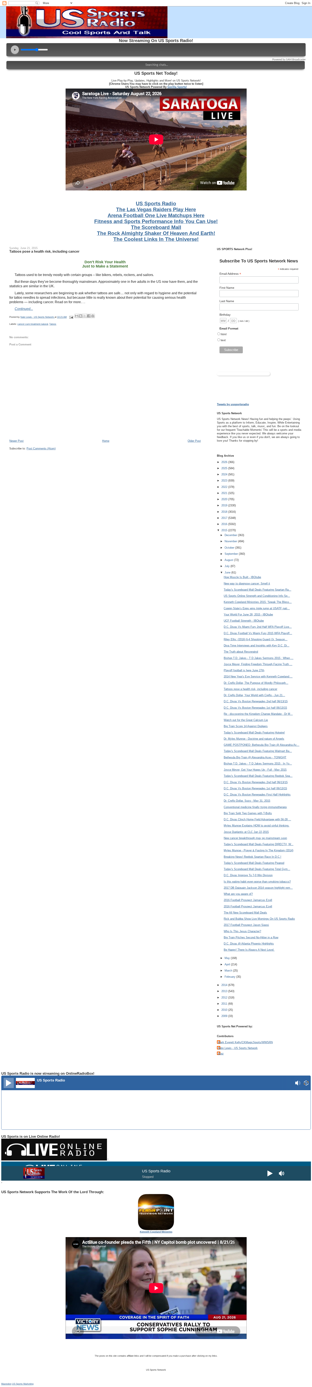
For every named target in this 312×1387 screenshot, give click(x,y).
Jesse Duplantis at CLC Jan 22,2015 (246, 832)
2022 (224, 487)
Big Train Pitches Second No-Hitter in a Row (251, 937)
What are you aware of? (238, 894)
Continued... (24, 309)
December (231, 535)
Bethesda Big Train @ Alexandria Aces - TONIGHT (255, 757)
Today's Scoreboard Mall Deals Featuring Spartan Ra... (257, 589)
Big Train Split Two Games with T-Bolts (248, 813)
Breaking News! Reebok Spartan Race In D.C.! (252, 856)
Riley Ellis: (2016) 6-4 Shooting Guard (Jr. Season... (255, 639)
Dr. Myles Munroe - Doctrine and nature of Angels (254, 738)
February (230, 976)
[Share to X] (85, 316)
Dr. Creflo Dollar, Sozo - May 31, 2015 (247, 800)
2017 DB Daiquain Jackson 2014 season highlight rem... (258, 887)
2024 (224, 474)
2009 (224, 1016)
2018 (224, 511)
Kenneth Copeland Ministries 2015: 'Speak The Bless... (258, 602)
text (223, 340)
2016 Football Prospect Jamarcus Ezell (248, 900)
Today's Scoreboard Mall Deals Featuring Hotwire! (254, 732)
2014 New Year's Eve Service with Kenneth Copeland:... (258, 676)
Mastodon (6, 1384)
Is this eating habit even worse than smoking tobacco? (257, 881)
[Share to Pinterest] (93, 316)
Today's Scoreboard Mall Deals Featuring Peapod (254, 863)
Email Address (230, 274)
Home (105, 440)
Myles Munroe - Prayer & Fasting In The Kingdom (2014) (258, 850)
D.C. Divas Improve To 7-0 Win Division (248, 875)
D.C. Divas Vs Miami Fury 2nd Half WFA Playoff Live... (258, 626)
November (231, 541)
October (230, 547)
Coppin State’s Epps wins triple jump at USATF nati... (257, 608)
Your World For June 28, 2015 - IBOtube (248, 614)
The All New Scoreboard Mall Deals (245, 912)
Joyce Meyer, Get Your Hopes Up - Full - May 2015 (255, 769)
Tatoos (52, 324)
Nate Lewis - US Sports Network (238, 1048)
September (232, 553)
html (223, 334)
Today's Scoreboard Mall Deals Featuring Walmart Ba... (258, 751)
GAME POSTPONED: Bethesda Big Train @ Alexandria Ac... (261, 744)
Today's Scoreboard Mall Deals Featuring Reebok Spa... (258, 775)
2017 (224, 518)
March (229, 970)
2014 (224, 985)
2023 (224, 480)
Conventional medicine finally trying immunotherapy (255, 807)
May (228, 958)
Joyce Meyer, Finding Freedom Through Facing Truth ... (258, 664)
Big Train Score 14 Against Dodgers (246, 726)
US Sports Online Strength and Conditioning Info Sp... (257, 595)
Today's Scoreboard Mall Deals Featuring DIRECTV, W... (258, 844)
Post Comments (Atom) (41, 448)
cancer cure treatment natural (32, 324)
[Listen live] (9, 1083)
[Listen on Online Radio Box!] (306, 1083)
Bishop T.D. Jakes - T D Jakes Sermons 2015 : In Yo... (258, 763)
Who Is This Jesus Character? (242, 931)
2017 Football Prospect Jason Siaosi (246, 925)
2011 (224, 1003)
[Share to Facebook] (89, 316)
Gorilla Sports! (177, 87)
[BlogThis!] (81, 316)
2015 (224, 530)
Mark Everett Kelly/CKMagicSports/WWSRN (245, 1042)
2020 (224, 499)
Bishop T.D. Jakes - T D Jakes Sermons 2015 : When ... (258, 658)
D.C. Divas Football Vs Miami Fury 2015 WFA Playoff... (258, 633)
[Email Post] (71, 317)
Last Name (226, 301)
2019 (224, 505)
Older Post (194, 440)
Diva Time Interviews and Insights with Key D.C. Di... (256, 645)
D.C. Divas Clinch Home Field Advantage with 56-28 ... (257, 819)
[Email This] (76, 316)
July (227, 566)
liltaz (221, 1053)
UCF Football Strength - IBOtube (244, 620)
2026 (224, 462)
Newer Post (16, 440)
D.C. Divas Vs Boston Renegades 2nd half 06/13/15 (256, 701)
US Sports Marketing (23, 1384)
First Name (226, 287)
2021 (224, 493)
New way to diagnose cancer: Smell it (247, 583)
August (229, 560)
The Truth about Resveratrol (241, 651)
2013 (224, 991)
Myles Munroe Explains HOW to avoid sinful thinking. (256, 825)
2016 (224, 524)
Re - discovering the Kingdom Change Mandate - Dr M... (258, 713)
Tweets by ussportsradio (233, 404)
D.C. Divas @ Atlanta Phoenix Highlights (249, 943)
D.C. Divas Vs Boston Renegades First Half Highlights (257, 794)
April (228, 964)
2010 (224, 1009)
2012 (224, 997)
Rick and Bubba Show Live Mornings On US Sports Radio (259, 918)
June (228, 572)
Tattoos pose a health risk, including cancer (250, 689)
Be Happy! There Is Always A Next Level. (249, 949)
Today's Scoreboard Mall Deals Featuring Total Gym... (257, 869)
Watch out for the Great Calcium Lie (246, 720)
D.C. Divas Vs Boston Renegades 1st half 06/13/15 (255, 707)
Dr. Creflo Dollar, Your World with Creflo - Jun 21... (254, 695)
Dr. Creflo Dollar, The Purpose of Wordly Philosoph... (256, 682)
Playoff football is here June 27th (244, 670)
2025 (224, 468)
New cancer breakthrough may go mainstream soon (255, 838)
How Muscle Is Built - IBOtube (242, 577)
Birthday (224, 314)
